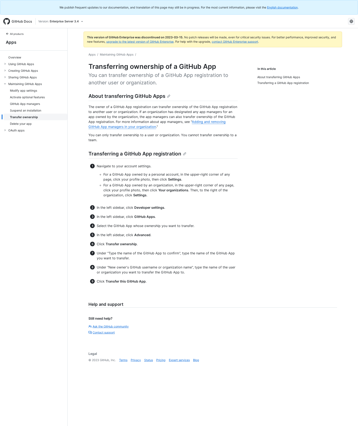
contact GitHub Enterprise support (235, 41)
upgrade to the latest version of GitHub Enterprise (140, 41)
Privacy (136, 360)
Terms (123, 360)
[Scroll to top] (349, 417)
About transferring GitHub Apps (126, 96)
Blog (196, 360)
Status (148, 360)
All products (17, 33)
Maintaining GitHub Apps (116, 54)
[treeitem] (35, 57)
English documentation (282, 7)
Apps (11, 42)
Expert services (179, 360)
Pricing (161, 360)
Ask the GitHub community (111, 326)
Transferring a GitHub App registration (134, 154)
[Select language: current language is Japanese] (351, 21)
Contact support (104, 332)
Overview (14, 57)
